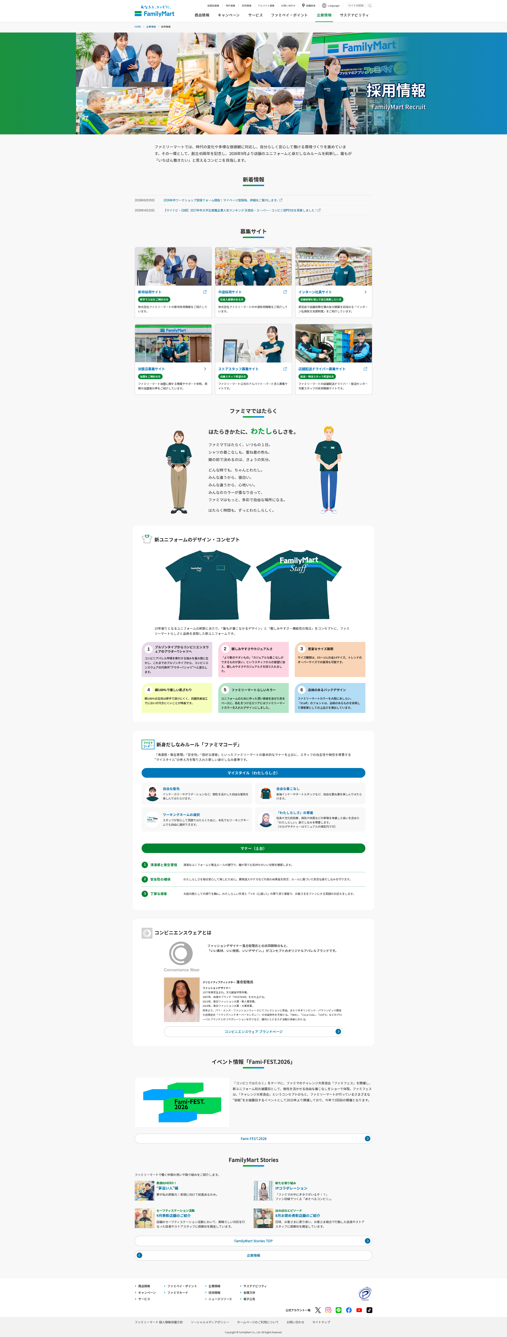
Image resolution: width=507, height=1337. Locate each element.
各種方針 (249, 1292)
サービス (255, 14)
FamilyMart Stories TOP (253, 1240)
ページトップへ (494, 1324)
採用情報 (246, 5)
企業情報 (151, 26)
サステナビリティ (354, 14)
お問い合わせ (288, 5)
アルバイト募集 (266, 5)
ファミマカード (177, 1292)
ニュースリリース (220, 1299)
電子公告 (249, 1299)
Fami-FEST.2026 (254, 1138)
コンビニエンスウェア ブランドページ (254, 1031)
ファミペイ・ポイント (289, 14)
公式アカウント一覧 (298, 1310)
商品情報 (202, 14)
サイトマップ (321, 1322)
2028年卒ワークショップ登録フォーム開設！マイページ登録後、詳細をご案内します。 (221, 200)
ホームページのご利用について (258, 1322)
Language (334, 5)
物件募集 (230, 5)
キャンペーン (229, 14)
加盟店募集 (213, 5)
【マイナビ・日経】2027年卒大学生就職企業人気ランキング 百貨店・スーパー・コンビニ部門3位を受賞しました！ (240, 210)
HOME (138, 26)
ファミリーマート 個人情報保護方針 (159, 1322)
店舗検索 (310, 5)
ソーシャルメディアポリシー (210, 1322)
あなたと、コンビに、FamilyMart (154, 11)
